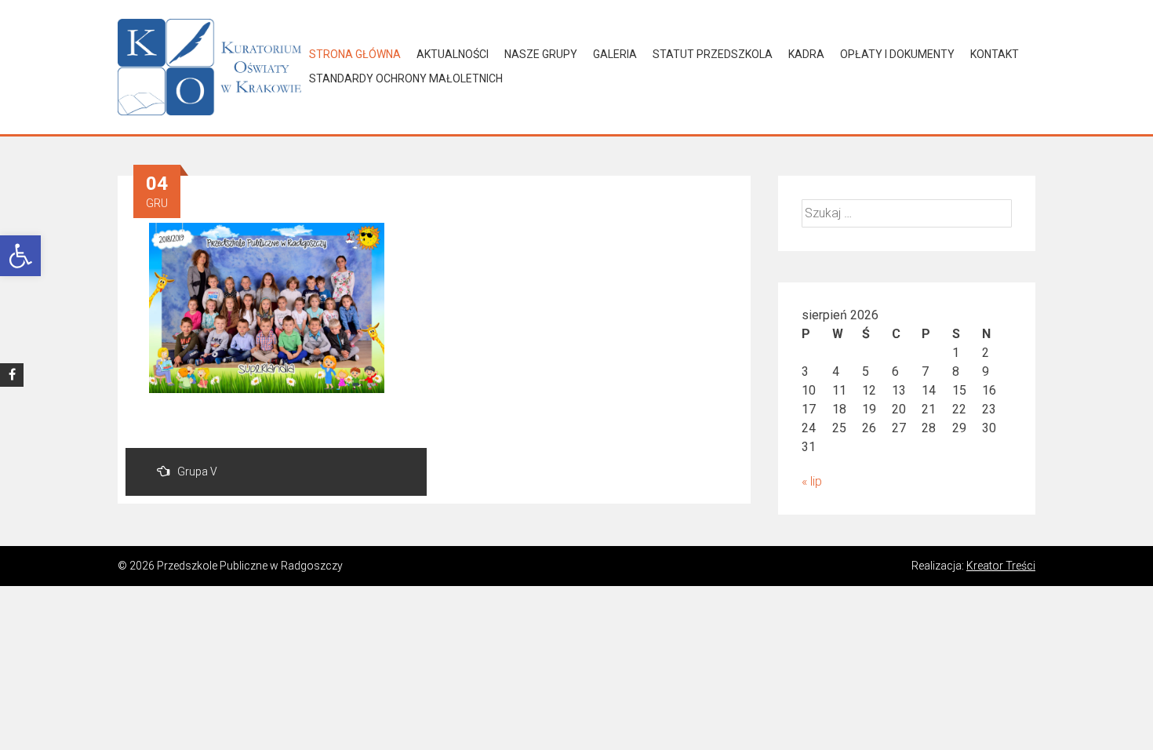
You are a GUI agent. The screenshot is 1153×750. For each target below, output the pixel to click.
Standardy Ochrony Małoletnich (406, 78)
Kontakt (994, 54)
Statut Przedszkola (713, 54)
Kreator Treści (1000, 565)
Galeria (615, 54)
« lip (812, 481)
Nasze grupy (540, 54)
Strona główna (355, 54)
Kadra (806, 54)
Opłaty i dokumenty (897, 54)
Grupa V (197, 471)
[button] (20, 255)
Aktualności (452, 54)
